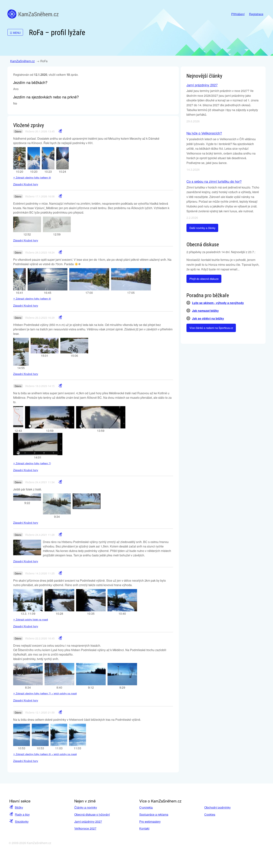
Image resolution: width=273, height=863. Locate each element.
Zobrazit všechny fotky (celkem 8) (32, 298)
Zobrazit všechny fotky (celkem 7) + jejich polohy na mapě (45, 693)
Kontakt (144, 828)
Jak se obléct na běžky (208, 318)
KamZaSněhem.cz (32, 14)
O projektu (146, 807)
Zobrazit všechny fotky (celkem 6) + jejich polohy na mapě (45, 754)
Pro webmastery (150, 821)
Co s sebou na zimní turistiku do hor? (214, 181)
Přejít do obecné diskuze (204, 279)
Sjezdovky (22, 821)
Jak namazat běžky (205, 310)
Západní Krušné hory (25, 184)
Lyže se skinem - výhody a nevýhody (218, 303)
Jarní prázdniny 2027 (202, 84)
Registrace (256, 14)
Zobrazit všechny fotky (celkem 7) (32, 463)
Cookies (209, 814)
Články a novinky (85, 807)
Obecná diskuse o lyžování (92, 814)
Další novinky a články (202, 228)
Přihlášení (238, 14)
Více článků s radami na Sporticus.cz (211, 328)
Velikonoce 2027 (85, 828)
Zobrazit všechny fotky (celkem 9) (32, 177)
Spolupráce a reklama (153, 814)
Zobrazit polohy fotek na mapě (30, 619)
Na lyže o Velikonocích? (204, 133)
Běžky (19, 807)
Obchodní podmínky (217, 807)
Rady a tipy (22, 814)
